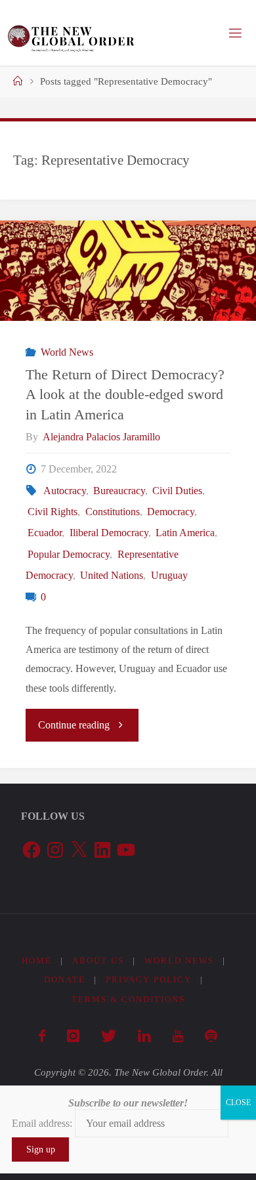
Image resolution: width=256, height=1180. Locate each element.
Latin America (185, 533)
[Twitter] (108, 1036)
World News (67, 352)
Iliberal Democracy (109, 533)
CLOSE (238, 1102)
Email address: (43, 1123)
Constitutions (112, 512)
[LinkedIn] (144, 1036)
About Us (98, 960)
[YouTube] (177, 1036)
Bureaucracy (119, 491)
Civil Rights (52, 512)
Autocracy (64, 491)
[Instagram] (73, 1036)
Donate (64, 979)
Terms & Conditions (128, 999)
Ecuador (45, 533)
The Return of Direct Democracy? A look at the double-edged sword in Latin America (125, 395)
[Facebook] (42, 1036)
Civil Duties (177, 491)
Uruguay (169, 575)
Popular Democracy (69, 554)
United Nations (111, 575)
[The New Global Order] (70, 33)
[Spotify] (211, 1036)
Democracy (170, 512)
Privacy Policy (149, 979)
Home (37, 960)
